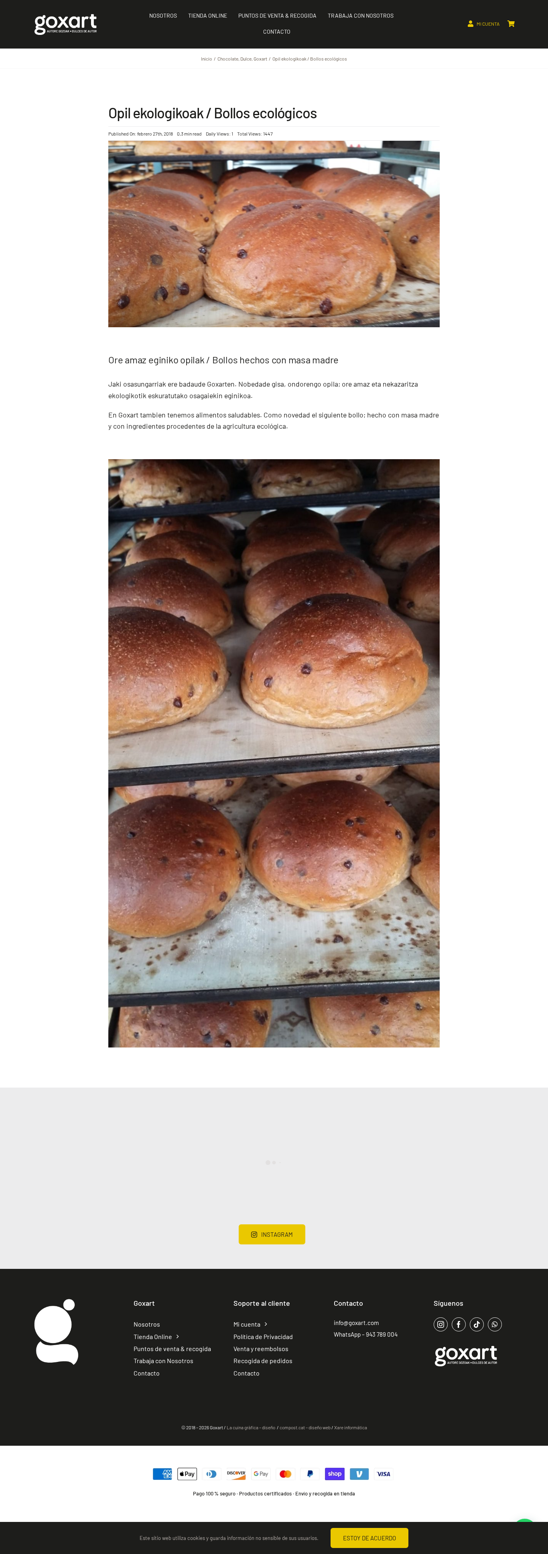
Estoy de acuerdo (369, 1538)
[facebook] (459, 1324)
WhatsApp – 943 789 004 (366, 1334)
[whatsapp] (495, 1324)
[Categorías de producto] (56, 1300)
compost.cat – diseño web (305, 1427)
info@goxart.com (356, 1322)
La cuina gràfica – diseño (251, 1427)
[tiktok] (477, 1324)
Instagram (277, 1234)
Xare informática (350, 1427)
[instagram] (441, 1324)
